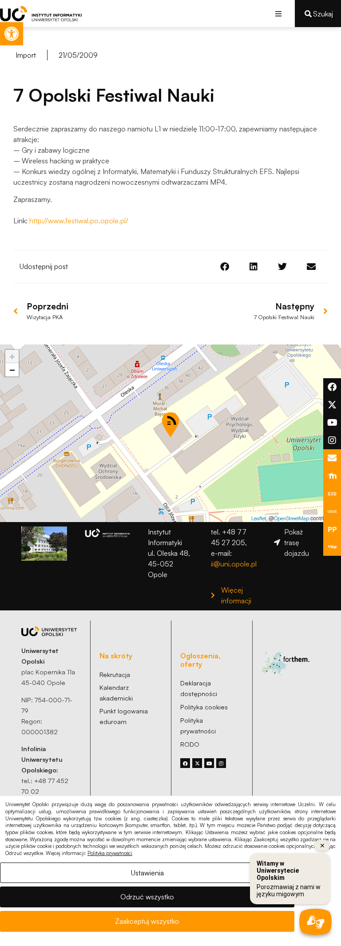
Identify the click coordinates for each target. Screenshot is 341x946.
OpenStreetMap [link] (291, 518)
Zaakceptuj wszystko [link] (147, 921)
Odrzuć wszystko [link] (147, 896)
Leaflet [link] (258, 518)
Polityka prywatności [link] (109, 853)
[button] (278, 13)
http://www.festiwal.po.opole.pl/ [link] (78, 220)
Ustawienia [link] (147, 872)
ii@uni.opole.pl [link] (234, 563)
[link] (11, 33)
